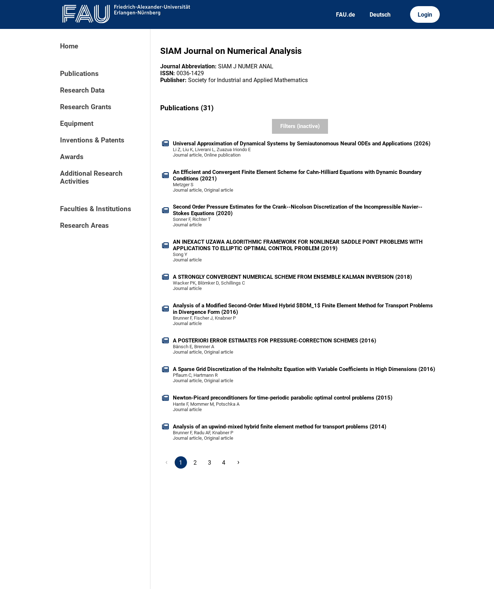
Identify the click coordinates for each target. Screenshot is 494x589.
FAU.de (345, 14)
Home (69, 46)
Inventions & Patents (92, 140)
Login (425, 14)
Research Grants (85, 107)
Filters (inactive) (300, 126)
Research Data (82, 90)
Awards (72, 157)
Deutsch (380, 14)
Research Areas (84, 226)
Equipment (76, 124)
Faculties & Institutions (95, 209)
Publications (79, 74)
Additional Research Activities (91, 177)
